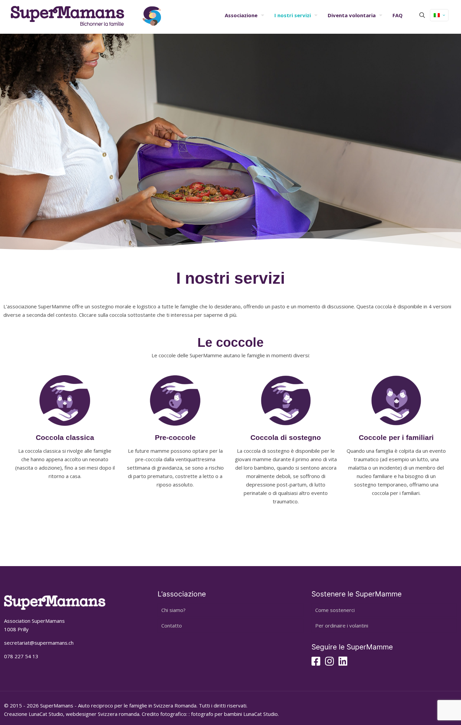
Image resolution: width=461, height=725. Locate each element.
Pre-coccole (175, 437)
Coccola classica (65, 437)
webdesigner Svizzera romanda (102, 713)
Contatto (171, 625)
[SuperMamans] (86, 15)
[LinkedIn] (342, 663)
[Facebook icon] (315, 663)
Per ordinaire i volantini (341, 625)
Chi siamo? (173, 610)
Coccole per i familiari (396, 437)
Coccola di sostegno (285, 437)
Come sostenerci (335, 610)
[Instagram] (329, 663)
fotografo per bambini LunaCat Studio (234, 713)
